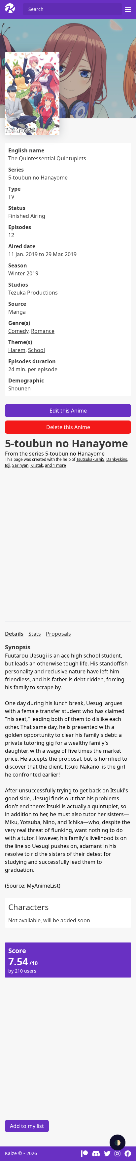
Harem (16, 350)
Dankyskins (116, 459)
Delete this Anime (68, 427)
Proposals (58, 633)
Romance (42, 331)
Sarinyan (20, 465)
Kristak (36, 465)
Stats (34, 633)
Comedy (18, 331)
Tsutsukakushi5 (90, 459)
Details (14, 633)
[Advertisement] (68, 545)
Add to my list (27, 1126)
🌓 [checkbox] (117, 1142)
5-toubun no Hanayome (38, 177)
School (36, 350)
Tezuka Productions (33, 292)
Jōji (7, 465)
